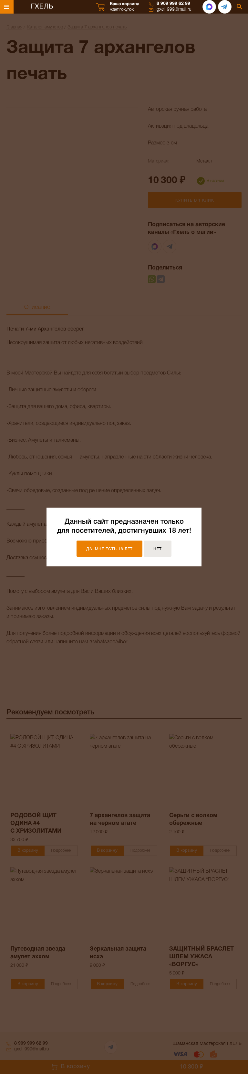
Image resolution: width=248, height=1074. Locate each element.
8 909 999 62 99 (173, 4)
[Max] (209, 7)
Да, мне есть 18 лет (109, 549)
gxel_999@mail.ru (174, 9)
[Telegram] (225, 7)
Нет (157, 549)
